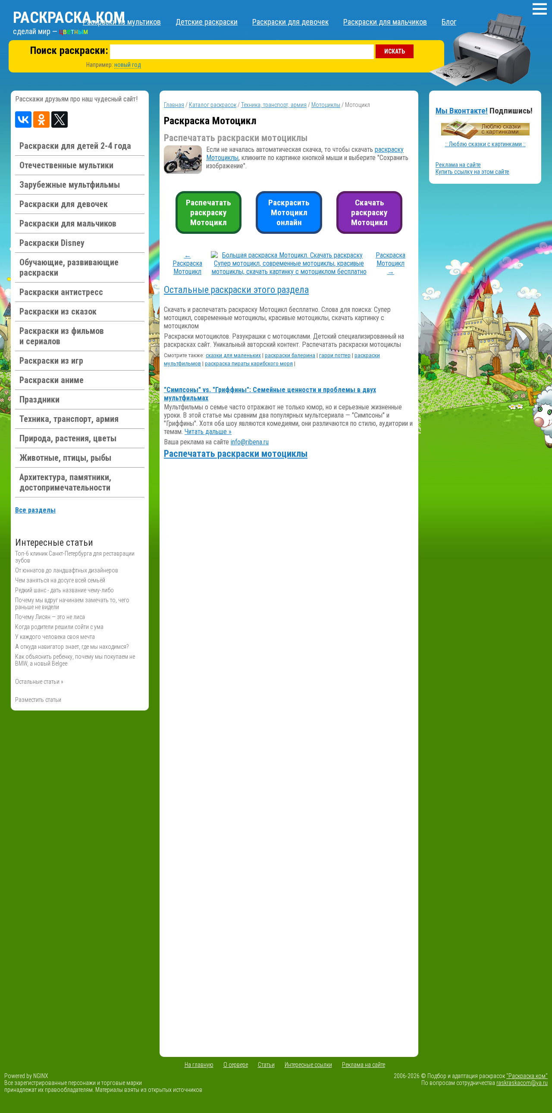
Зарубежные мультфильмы (69, 184)
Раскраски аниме (51, 380)
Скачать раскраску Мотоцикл (369, 212)
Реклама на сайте (458, 164)
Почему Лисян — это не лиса (50, 616)
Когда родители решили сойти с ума (59, 626)
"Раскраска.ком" (527, 1075)
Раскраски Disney (52, 243)
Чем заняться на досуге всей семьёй (60, 580)
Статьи (266, 1064)
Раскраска (69, 18)
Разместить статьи (38, 699)
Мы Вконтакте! (462, 111)
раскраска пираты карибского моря (249, 363)
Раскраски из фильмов (61, 336)
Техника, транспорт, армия (69, 419)
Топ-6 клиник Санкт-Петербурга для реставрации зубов (75, 557)
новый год (127, 64)
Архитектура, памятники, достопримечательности (65, 482)
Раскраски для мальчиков (385, 21)
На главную (199, 1064)
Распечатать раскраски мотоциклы (235, 453)
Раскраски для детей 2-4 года (75, 146)
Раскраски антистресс (61, 292)
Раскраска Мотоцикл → (390, 263)
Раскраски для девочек (290, 21)
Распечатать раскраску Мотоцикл (208, 212)
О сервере (235, 1064)
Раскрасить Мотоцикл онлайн (289, 212)
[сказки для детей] (485, 137)
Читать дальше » (208, 432)
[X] (59, 119)
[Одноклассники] (41, 119)
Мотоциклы (325, 104)
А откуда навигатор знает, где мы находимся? (72, 646)
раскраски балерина (290, 355)
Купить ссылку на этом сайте (472, 171)
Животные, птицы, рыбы (65, 458)
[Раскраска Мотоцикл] (289, 271)
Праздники (39, 399)
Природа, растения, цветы (67, 438)
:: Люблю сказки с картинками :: (485, 144)
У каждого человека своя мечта (55, 636)
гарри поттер (335, 355)
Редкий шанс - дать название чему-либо (64, 590)
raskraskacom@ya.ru (522, 1082)
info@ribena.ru (250, 442)
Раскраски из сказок (58, 311)
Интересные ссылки (308, 1064)
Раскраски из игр (51, 360)
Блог (449, 21)
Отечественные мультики (66, 165)
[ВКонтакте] (23, 119)
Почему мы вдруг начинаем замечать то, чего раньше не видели (72, 603)
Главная (174, 104)
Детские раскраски (207, 21)
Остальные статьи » (39, 681)
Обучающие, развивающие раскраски (69, 267)
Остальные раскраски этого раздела (236, 289)
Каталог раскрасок (212, 104)
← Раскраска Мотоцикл (187, 263)
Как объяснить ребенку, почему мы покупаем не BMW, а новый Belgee (75, 660)
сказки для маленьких (233, 355)
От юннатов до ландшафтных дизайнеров (66, 570)
